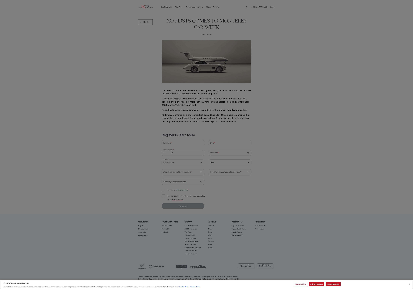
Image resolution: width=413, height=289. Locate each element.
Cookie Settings (300, 284)
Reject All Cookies (316, 284)
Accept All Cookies (333, 284)
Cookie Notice (184, 287)
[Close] (409, 284)
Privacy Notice (195, 287)
